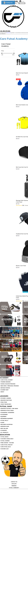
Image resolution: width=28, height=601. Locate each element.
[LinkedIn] (14, 496)
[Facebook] (14, 492)
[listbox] (16, 3)
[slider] (2, 53)
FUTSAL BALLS (4, 420)
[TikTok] (14, 502)
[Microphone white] (14, 490)
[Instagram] (14, 498)
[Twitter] (14, 494)
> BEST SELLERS (4, 428)
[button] (1, 32)
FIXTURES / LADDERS (6, 398)
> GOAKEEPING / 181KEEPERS (7, 412)
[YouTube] (14, 500)
